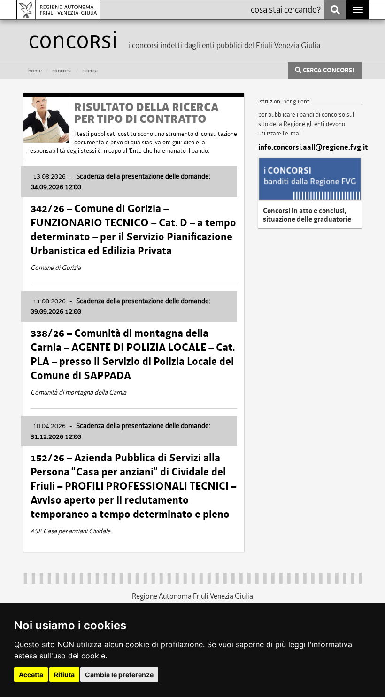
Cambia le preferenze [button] (119, 675)
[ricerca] (335, 9)
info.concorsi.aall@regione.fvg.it (310, 147)
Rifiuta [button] (64, 675)
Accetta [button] (31, 675)
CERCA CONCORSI (327, 70)
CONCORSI (62, 70)
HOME (35, 70)
